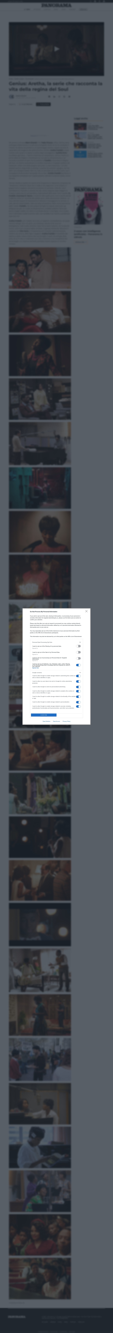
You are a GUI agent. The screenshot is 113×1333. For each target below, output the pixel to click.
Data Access (56, 721)
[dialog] (56, 666)
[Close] (87, 611)
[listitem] (56, 642)
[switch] (78, 646)
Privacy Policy (66, 721)
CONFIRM (44, 715)
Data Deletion (46, 721)
